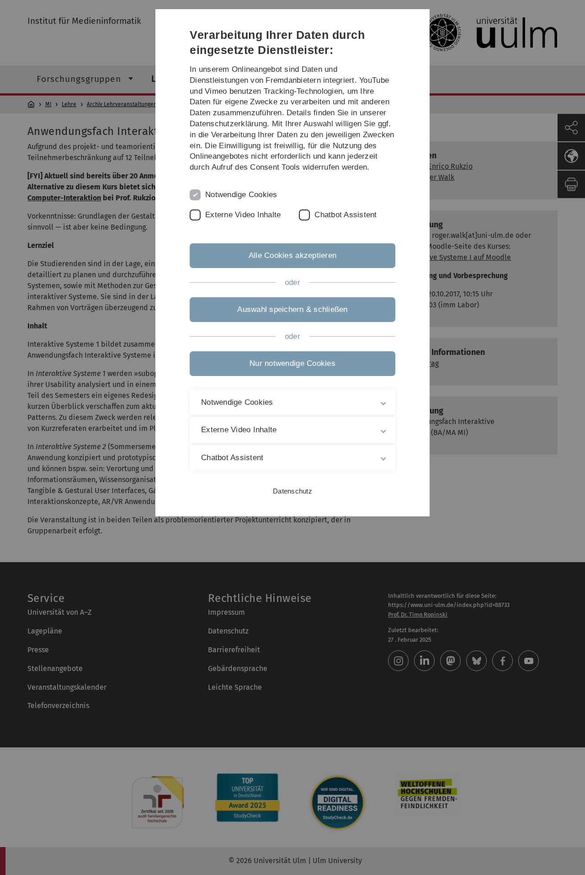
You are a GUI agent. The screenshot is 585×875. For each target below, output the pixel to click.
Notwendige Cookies (241, 194)
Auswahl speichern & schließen (292, 309)
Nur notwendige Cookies (292, 363)
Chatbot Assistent (345, 214)
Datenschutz (292, 491)
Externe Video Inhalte (243, 214)
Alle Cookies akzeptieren (292, 255)
